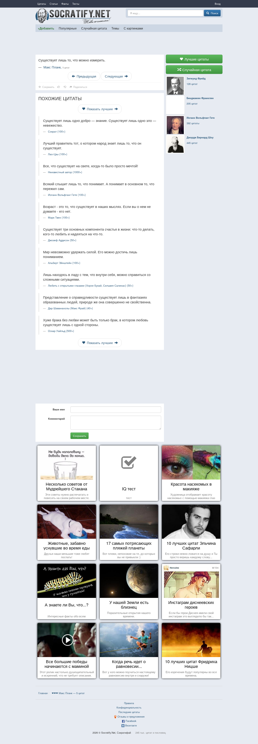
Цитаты (41, 3)
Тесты (75, 3)
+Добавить (46, 28)
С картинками (133, 28)
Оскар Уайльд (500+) (61, 331)
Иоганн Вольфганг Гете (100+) (67, 195)
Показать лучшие (100, 109)
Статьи (54, 3)
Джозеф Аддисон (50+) (62, 240)
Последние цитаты (129, 712)
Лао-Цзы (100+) (57, 154)
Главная (43, 693)
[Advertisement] (129, 43)
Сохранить (79, 436)
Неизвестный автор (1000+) (65, 172)
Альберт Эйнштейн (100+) (64, 263)
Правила (129, 703)
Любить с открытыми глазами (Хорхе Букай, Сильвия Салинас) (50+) (90, 285)
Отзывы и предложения (130, 716)
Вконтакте (131, 725)
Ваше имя (59, 409)
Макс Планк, (56, 67)
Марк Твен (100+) (59, 217)
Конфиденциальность (129, 707)
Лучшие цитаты (196, 59)
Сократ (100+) (56, 131)
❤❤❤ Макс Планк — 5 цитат (68, 693)
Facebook (131, 721)
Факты (65, 3)
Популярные (68, 28)
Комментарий (56, 418)
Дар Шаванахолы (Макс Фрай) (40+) (70, 308)
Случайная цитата (94, 28)
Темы (115, 28)
